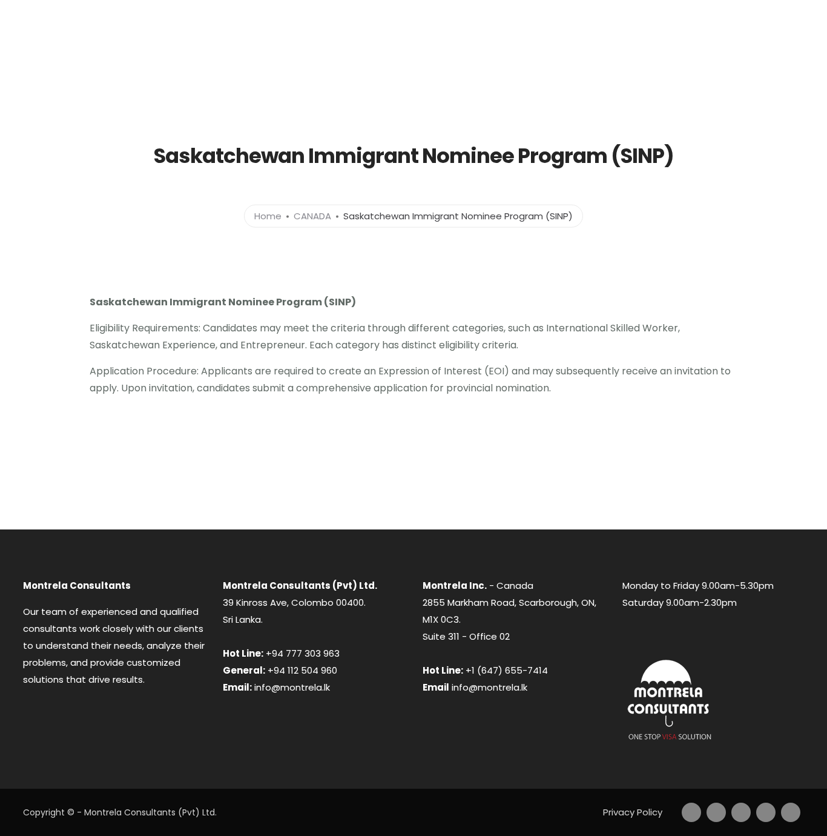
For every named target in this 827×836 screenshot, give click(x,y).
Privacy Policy (632, 812)
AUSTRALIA (356, 79)
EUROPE (497, 79)
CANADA (430, 79)
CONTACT (752, 79)
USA (690, 79)
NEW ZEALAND (575, 79)
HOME (286, 79)
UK (644, 79)
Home (268, 215)
